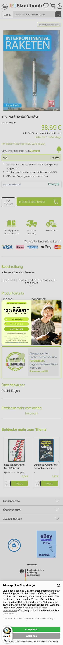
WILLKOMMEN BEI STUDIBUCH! (16, 303)
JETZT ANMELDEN (16, 329)
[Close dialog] (58, 302)
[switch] (7, 640)
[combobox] (7, 323)
